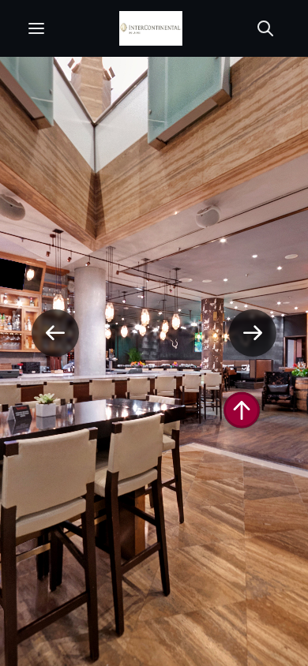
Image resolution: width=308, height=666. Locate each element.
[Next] (252, 333)
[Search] (265, 28)
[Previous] (55, 333)
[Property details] (150, 28)
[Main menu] (36, 28)
